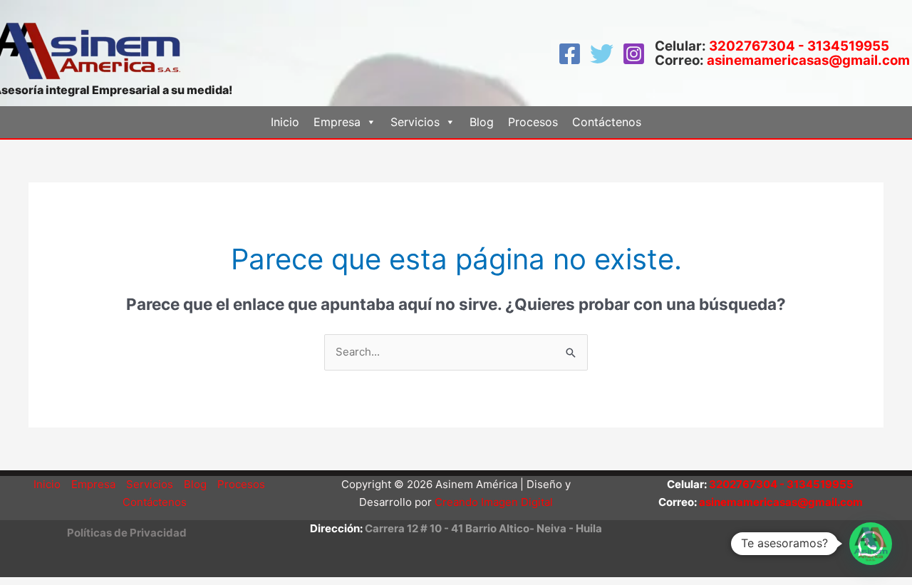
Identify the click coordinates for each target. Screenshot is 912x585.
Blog (482, 122)
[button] (126, 532)
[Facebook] (570, 54)
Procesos (533, 122)
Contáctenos (606, 122)
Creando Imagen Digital (494, 502)
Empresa (93, 484)
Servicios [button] (415, 122)
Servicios (149, 484)
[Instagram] (634, 54)
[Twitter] (602, 54)
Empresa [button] (337, 122)
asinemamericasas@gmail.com (808, 60)
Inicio (285, 122)
